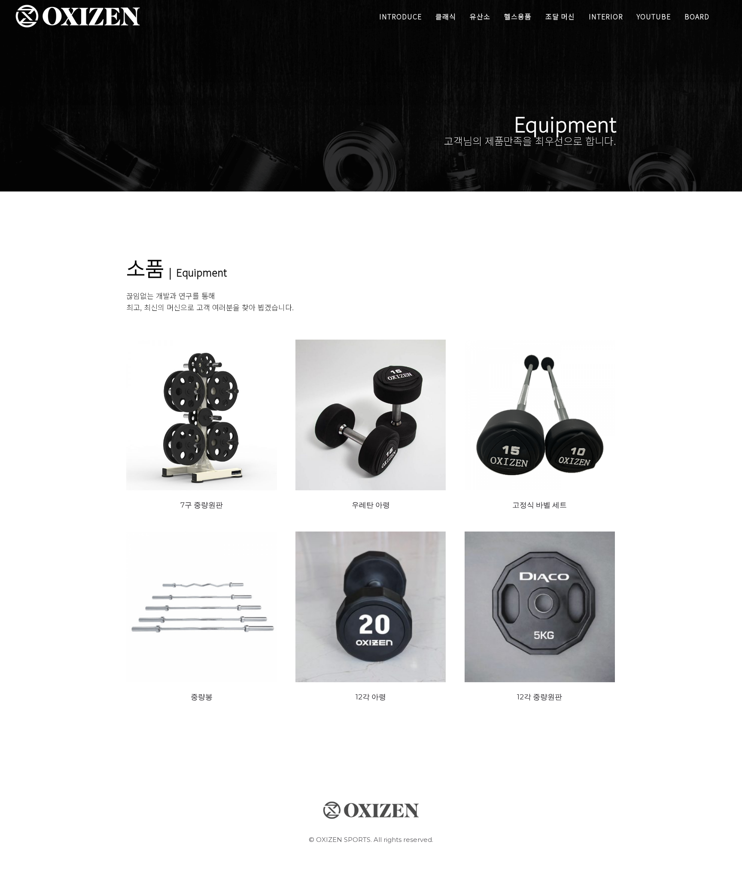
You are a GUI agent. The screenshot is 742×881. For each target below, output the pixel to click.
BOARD (696, 16)
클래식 (445, 16)
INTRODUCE (400, 16)
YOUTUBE (654, 16)
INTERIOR (606, 16)
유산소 (480, 16)
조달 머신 (560, 16)
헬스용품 (518, 16)
